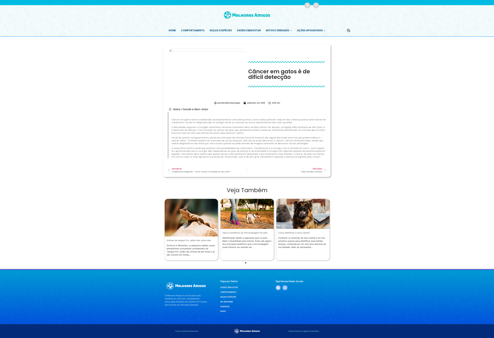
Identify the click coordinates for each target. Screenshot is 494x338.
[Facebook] (278, 287)
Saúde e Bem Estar (249, 30)
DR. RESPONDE (226, 302)
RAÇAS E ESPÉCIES (228, 297)
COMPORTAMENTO (228, 292)
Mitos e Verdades (277, 30)
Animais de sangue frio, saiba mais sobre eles (189, 240)
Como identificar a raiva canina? (294, 232)
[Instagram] (316, 5)
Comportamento (193, 30)
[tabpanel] (191, 230)
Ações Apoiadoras (310, 30)
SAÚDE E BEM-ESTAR (229, 287)
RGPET (223, 311)
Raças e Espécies (221, 30)
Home (172, 30)
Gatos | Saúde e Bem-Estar (190, 109)
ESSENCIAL (225, 307)
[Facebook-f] (307, 5)
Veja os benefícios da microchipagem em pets (244, 232)
